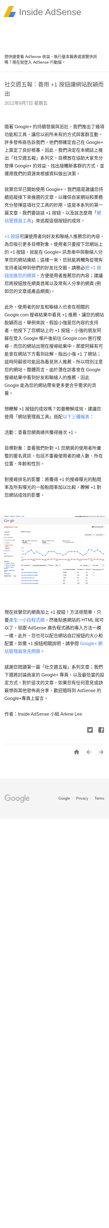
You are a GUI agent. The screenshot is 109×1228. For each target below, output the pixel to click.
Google (64, 798)
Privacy (82, 798)
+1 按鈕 (12, 236)
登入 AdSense (36, 62)
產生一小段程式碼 (27, 620)
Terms (99, 798)
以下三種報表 (76, 416)
